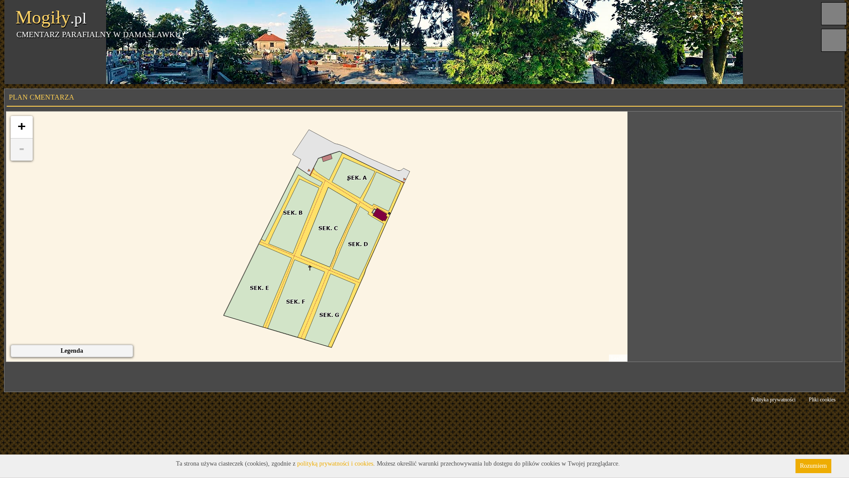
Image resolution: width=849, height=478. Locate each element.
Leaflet (618, 358)
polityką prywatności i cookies (335, 463)
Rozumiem (813, 466)
